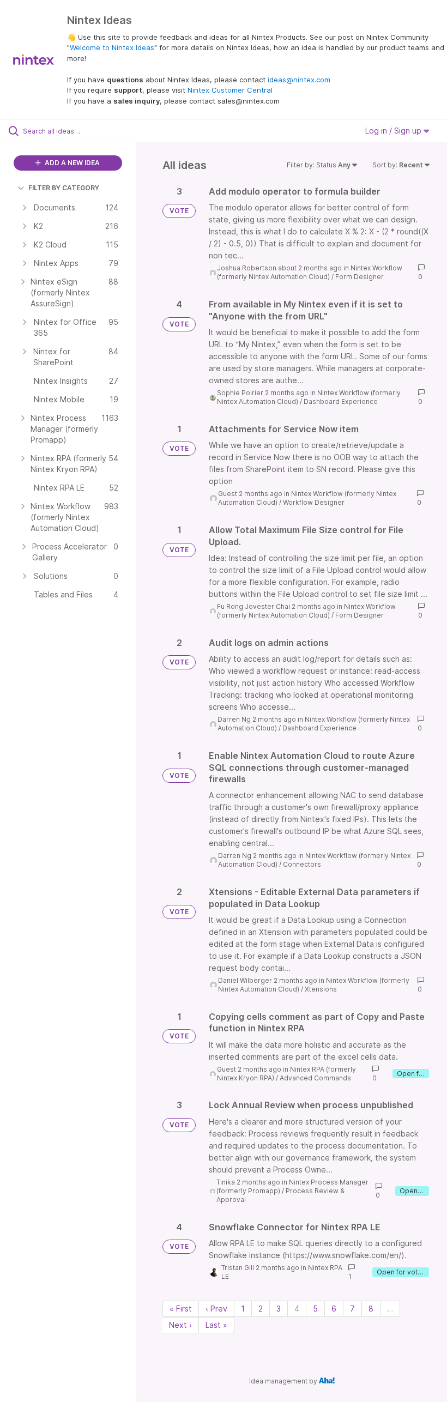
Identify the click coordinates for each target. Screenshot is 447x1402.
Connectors (302, 864)
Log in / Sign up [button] (394, 130)
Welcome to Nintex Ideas (112, 47)
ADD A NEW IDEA (71, 163)
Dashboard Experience (341, 401)
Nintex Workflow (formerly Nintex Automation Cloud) (309, 272)
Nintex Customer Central (230, 90)
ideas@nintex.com (299, 79)
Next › (180, 1325)
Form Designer (359, 277)
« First (181, 1308)
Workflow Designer (314, 502)
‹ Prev (216, 1308)
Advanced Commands (315, 1078)
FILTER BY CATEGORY (63, 188)
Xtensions (321, 989)
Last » (216, 1325)
